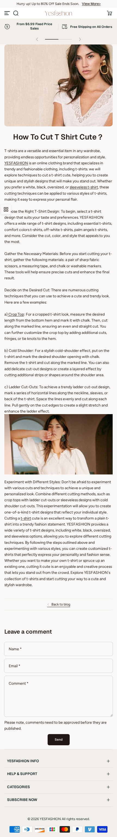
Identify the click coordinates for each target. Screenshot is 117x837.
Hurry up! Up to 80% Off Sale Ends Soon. (48, 4)
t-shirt (26, 518)
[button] (16, 13)
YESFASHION (16, 163)
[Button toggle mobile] (7, 13)
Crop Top (16, 314)
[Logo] (58, 13)
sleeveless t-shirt (84, 187)
